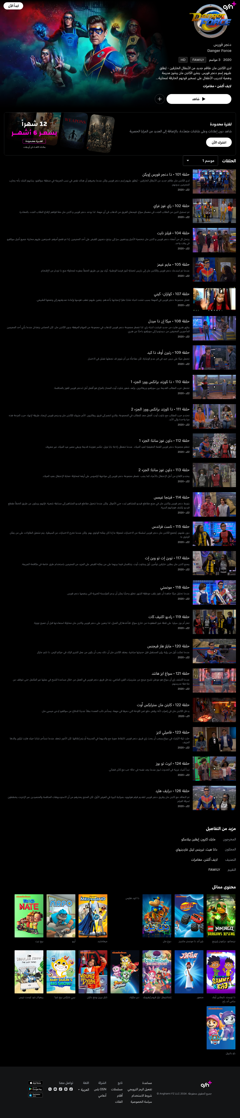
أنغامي (102, 1095)
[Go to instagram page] (66, 1090)
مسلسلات (117, 1089)
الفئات (119, 1101)
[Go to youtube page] (55, 1090)
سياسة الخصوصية (141, 1101)
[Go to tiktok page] (60, 1090)
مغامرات (208, 86)
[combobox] (200, 160)
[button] (13, 5)
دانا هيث (211, 849)
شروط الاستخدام (142, 1095)
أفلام (120, 1095)
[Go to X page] (50, 1090)
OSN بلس (100, 1089)
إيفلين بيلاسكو (190, 839)
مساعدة (147, 1083)
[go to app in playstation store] (35, 1095)
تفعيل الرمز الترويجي (140, 1089)
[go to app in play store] (35, 1089)
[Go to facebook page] (71, 1090)
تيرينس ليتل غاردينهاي (190, 849)
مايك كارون (208, 839)
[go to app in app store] (35, 1083)
